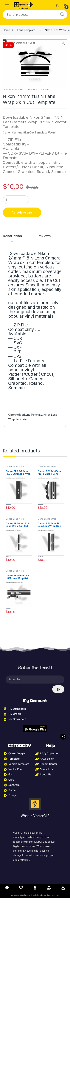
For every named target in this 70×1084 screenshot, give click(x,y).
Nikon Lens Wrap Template (34, 89)
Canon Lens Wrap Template (15, 467)
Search (62, 14)
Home (6, 30)
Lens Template (26, 30)
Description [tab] (12, 236)
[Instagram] (63, 737)
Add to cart (24, 212)
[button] (63, 43)
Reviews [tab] (44, 236)
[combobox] (30, 14)
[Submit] (58, 689)
